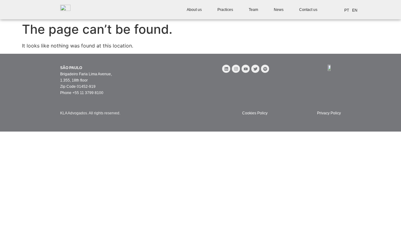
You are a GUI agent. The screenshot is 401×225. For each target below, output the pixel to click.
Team (253, 10)
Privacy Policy (329, 113)
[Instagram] (236, 69)
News (279, 10)
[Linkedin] (226, 69)
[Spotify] (265, 69)
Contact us (308, 10)
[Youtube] (246, 69)
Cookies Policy (255, 113)
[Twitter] (255, 69)
